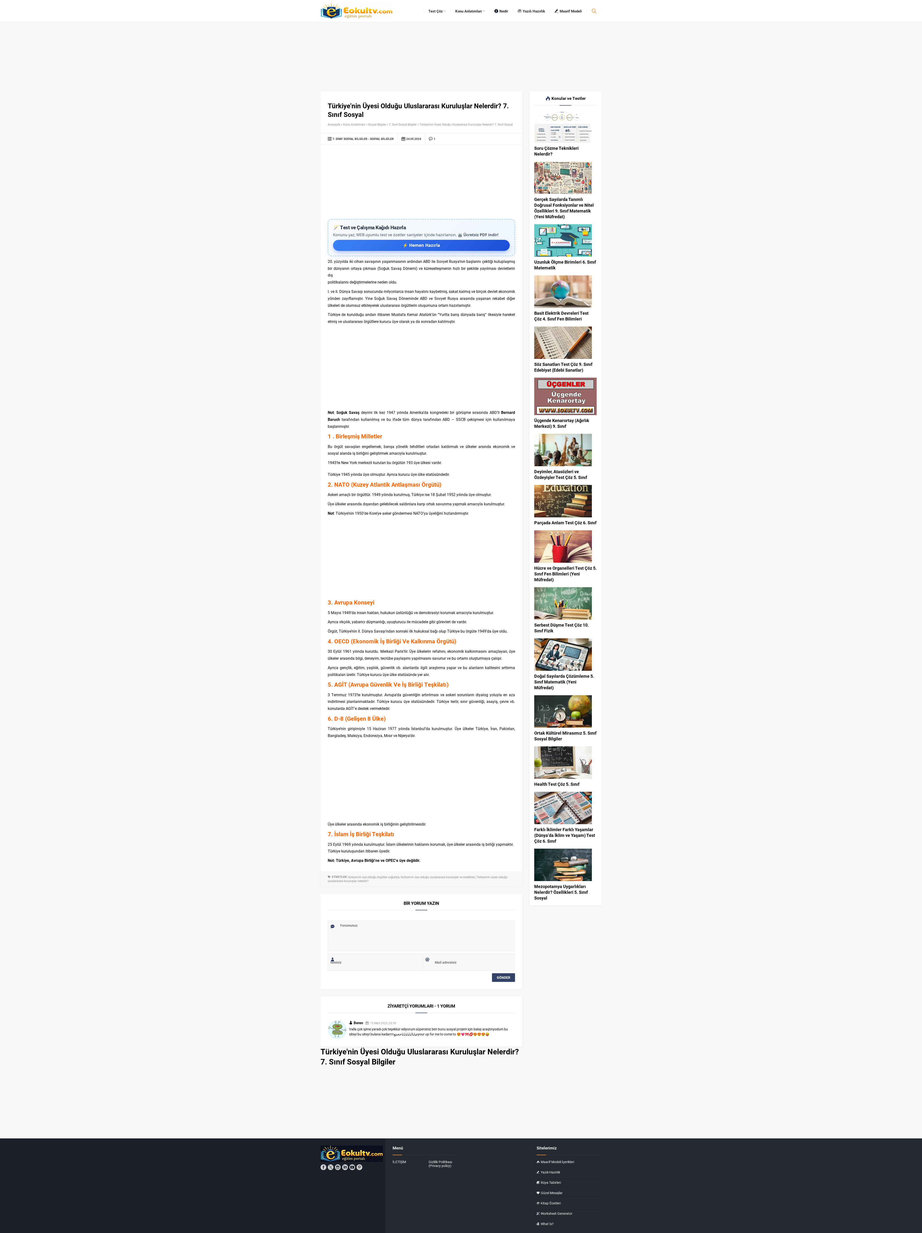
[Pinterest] (359, 1167)
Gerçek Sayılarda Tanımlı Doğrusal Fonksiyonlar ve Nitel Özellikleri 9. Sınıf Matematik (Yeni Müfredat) (564, 207)
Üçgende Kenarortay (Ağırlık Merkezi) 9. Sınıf (561, 423)
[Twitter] (331, 1167)
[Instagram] (338, 1167)
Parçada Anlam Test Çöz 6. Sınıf (565, 523)
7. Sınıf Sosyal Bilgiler (403, 124)
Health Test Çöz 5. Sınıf (556, 784)
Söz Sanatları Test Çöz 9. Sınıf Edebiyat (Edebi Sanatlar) (563, 367)
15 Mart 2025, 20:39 (383, 1023)
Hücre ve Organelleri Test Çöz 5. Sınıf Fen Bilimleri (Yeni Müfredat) (565, 573)
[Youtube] (352, 1167)
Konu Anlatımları (354, 124)
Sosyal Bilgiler (377, 124)
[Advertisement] (421, 183)
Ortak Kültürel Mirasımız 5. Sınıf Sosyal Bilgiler (565, 736)
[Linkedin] (345, 1167)
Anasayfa (334, 124)
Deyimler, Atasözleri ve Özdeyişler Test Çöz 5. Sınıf (560, 474)
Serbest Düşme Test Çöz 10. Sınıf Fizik (561, 628)
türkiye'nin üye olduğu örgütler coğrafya (374, 877)
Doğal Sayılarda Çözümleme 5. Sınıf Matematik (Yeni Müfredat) (564, 681)
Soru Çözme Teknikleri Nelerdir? (556, 151)
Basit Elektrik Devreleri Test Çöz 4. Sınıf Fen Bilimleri (561, 316)
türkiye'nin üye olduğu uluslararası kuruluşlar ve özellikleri (438, 877)
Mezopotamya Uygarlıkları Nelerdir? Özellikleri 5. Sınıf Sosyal (561, 892)
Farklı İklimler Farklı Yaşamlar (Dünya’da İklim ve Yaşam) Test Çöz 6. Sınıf (564, 835)
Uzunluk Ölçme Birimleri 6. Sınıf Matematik (565, 265)
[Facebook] (323, 1167)
